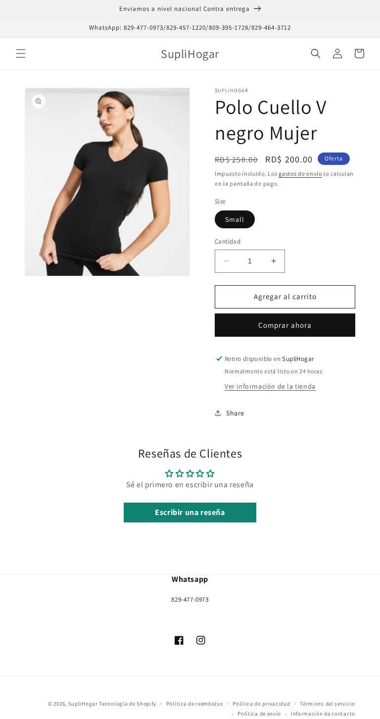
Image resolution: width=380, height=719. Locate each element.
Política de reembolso (194, 703)
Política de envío (259, 713)
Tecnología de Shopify (127, 703)
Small (234, 219)
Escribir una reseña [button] (190, 512)
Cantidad (227, 241)
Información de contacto (323, 713)
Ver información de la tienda (270, 386)
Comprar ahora (285, 325)
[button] (21, 53)
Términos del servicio (327, 703)
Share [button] (235, 413)
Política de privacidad (261, 703)
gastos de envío (300, 173)
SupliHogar (83, 703)
